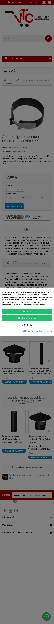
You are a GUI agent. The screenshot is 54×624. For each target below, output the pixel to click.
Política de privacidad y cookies (37, 331)
